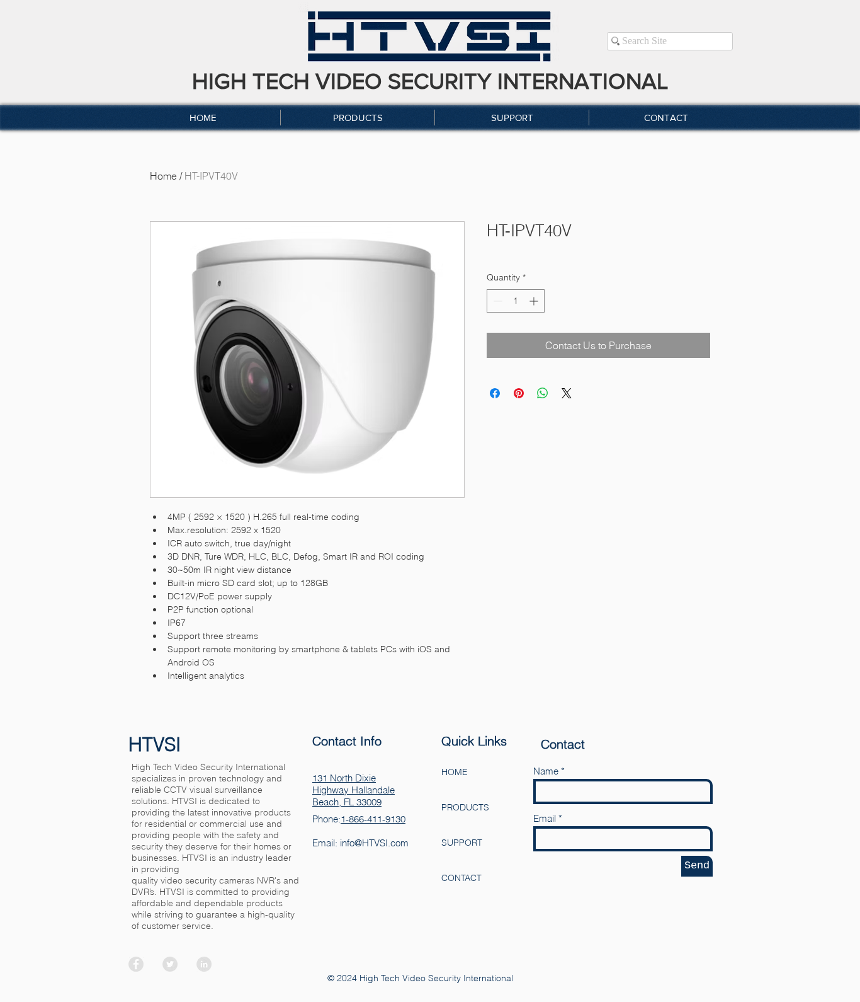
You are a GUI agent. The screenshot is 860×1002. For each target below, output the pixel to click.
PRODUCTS (465, 807)
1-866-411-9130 (373, 819)
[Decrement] (496, 301)
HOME (454, 772)
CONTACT (461, 878)
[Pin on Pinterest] (518, 393)
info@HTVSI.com (374, 843)
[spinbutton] (515, 301)
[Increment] (535, 301)
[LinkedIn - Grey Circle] (204, 964)
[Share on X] (566, 393)
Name (545, 771)
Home (163, 176)
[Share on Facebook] (494, 393)
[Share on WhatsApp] (542, 393)
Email (544, 818)
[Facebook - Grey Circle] (136, 964)
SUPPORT (461, 842)
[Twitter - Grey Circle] (170, 964)
